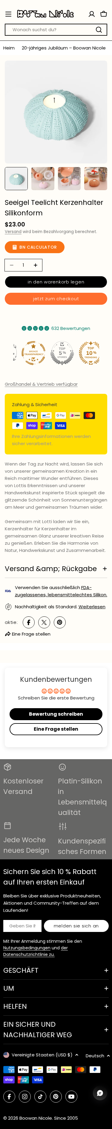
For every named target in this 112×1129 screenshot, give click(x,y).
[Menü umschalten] (8, 14)
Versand (13, 232)
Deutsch (95, 1056)
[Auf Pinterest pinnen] (60, 622)
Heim (9, 48)
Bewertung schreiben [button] (56, 714)
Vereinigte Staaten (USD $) (42, 1055)
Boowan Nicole (35, 1118)
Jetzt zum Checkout (56, 298)
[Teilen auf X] (44, 622)
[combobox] (56, 30)
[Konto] (91, 14)
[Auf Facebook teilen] (29, 622)
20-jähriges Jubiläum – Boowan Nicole (64, 48)
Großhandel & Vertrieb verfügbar (41, 384)
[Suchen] (98, 29)
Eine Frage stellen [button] (56, 729)
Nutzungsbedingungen (26, 948)
